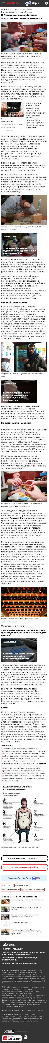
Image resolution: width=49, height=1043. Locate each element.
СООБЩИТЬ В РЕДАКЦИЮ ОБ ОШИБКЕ (19, 963)
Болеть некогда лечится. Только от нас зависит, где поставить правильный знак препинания (26, 932)
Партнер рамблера (22, 1031)
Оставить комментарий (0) (24, 867)
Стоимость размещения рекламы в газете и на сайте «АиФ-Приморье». (23, 953)
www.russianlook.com (9, 621)
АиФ (17, 58)
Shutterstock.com (7, 130)
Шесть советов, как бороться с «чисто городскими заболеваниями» (25, 916)
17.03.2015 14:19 (7, 10)
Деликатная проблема (19, 922)
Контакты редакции (12, 949)
